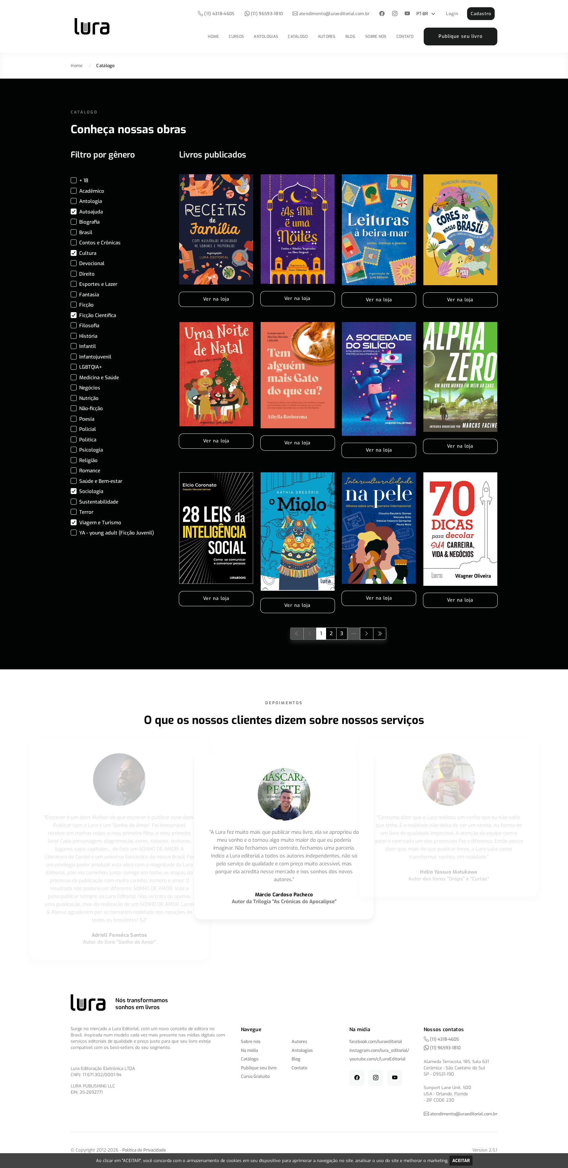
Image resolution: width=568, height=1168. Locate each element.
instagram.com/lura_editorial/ (379, 1050)
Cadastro (481, 13)
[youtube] (407, 14)
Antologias (266, 36)
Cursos (236, 36)
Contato (405, 36)
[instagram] (395, 14)
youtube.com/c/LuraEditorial (377, 1059)
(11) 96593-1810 (266, 13)
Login (452, 13)
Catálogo (298, 36)
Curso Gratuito (255, 1076)
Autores (327, 36)
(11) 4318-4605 (219, 13)
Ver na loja (216, 299)
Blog (350, 36)
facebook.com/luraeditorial (375, 1041)
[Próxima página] (366, 634)
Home (213, 36)
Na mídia (249, 1050)
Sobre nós (376, 36)
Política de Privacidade (144, 1150)
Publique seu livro (460, 36)
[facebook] (382, 14)
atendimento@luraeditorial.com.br (334, 13)
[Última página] (380, 634)
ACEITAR (461, 1160)
